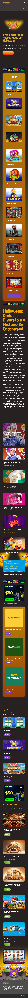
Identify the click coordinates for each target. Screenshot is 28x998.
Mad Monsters (10, 164)
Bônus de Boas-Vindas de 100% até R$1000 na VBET (13, 508)
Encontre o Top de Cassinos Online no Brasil (12, 830)
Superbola (9, 111)
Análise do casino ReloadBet (13, 629)
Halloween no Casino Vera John (13, 966)
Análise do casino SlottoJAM (13, 659)
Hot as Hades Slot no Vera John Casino (12, 552)
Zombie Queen (10, 256)
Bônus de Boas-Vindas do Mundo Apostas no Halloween (14, 434)
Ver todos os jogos (14, 296)
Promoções (12, 465)
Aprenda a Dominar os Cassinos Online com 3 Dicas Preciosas (13, 885)
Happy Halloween (11, 220)
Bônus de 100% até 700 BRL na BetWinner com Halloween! (12, 485)
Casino (12, 631)
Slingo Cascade (11, 128)
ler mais (8, 634)
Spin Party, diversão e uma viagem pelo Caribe (12, 939)
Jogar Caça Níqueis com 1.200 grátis (13, 574)
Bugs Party (10, 94)
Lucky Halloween (11, 203)
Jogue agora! (8, 53)
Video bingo (16, 754)
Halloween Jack (11, 239)
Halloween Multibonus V (13, 290)
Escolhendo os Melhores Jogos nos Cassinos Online (13, 857)
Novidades (13, 832)
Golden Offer (10, 273)
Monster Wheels (11, 145)
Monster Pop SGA (11, 183)
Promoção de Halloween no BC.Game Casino (13, 530)
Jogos (12, 754)
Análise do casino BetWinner (13, 688)
